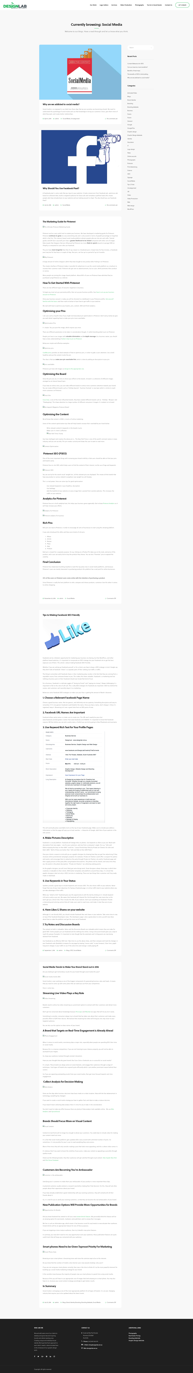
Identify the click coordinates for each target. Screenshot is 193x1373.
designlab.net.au (92, 1348)
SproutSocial (55, 1111)
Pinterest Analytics (109, 503)
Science (129, 170)
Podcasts (130, 163)
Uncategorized (75, 119)
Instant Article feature (83, 1216)
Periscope (79, 1012)
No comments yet (112, 119)
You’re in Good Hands (154, 5)
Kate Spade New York (110, 1158)
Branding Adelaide (86, 1302)
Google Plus (131, 128)
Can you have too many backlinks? (137, 67)
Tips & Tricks (130, 184)
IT (127, 146)
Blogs (68, 950)
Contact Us (168, 5)
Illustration (130, 142)
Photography (139, 5)
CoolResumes (47, 352)
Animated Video (132, 93)
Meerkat (88, 1012)
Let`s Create (182, 5)
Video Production (126, 5)
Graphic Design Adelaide (134, 135)
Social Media (66, 119)
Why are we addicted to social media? (138, 78)
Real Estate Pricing (134, 1336)
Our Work (93, 5)
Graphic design (132, 132)
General (129, 121)
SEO (71, 950)
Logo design (131, 149)
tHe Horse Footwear (52, 1160)
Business (130, 110)
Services (114, 5)
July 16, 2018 (47, 205)
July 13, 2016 (47, 1302)
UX (128, 191)
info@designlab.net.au (95, 1345)
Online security (131, 156)
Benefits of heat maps (133, 71)
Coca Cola (46, 400)
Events (129, 114)
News (129, 153)
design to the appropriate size (74, 369)
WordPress (130, 209)
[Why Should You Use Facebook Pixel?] (82, 160)
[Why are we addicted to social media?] (82, 75)
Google (129, 125)
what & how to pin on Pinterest (72, 339)
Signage (129, 177)
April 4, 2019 (47, 119)
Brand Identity (70, 1302)
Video (129, 195)
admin (57, 119)
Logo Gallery (104, 5)
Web (128, 202)
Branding (78, 1302)
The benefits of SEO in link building (137, 74)
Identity (129, 139)
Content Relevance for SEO (135, 63)
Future (129, 118)
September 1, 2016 (49, 950)
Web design (130, 206)
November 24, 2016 (50, 598)
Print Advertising (132, 167)
